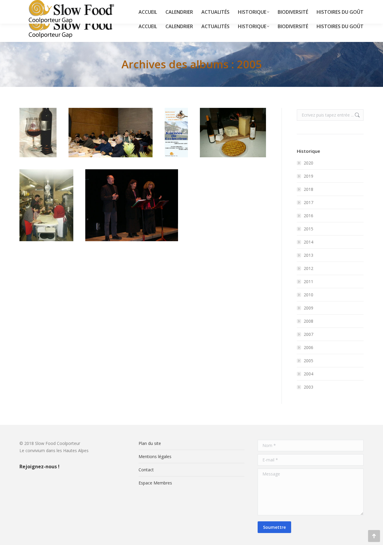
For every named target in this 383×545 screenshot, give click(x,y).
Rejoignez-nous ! (39, 466)
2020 (308, 163)
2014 (308, 242)
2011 (308, 281)
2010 (308, 295)
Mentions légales (155, 456)
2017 (308, 202)
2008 (308, 321)
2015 (308, 229)
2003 (308, 387)
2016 (308, 215)
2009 (308, 308)
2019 (308, 176)
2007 (308, 334)
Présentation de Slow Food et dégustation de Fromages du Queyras (111, 123)
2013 (308, 255)
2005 (111, 151)
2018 (308, 189)
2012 (308, 268)
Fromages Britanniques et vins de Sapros (233, 119)
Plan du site (150, 443)
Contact (146, 469)
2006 (308, 347)
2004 (308, 374)
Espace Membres (155, 483)
